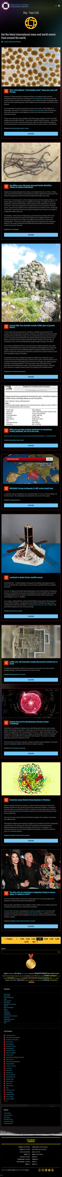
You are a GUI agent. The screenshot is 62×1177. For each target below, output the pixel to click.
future (36, 976)
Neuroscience (54, 978)
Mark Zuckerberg (8, 1007)
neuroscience (27, 835)
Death (23, 976)
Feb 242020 (6, 91)
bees (5, 1022)
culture (21, 976)
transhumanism (53, 980)
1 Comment (26, 128)
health (46, 976)
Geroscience (7, 1113)
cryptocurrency (17, 976)
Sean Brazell (9, 1081)
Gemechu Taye (10, 1050)
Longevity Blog (8, 1115)
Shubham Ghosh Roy (12, 1039)
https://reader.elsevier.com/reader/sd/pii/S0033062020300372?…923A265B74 (29, 436)
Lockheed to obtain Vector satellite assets (26, 577)
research (26, 980)
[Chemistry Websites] (31, 962)
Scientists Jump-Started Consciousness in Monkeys (29, 800)
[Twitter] (43, 1170)
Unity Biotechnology (35, 913)
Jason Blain (9, 1092)
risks (29, 980)
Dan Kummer (10, 1059)
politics (57, 978)
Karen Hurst (9, 1055)
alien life (6, 1011)
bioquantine (31, 973)
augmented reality (9, 1019)
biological (17, 230)
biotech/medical (19, 128)
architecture (7, 1014)
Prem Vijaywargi (11, 500)
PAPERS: (34, 1162)
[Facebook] (39, 1170)
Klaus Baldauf (10, 1064)
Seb (7, 1088)
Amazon (6, 911)
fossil (13, 200)
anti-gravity (7, 1012)
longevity (46, 978)
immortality (10, 978)
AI (8, 973)
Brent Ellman (9, 1085)
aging (5, 973)
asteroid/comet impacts (10, 1016)
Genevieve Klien (11, 128)
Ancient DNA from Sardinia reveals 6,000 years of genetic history (32, 326)
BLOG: (33, 1152)
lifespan (40, 978)
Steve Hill (9, 1083)
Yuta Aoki (9, 1068)
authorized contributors (15, 41)
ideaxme (5, 978)
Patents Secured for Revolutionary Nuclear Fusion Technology (29, 722)
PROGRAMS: (34, 1159)
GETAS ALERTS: (35, 1150)
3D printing (7, 994)
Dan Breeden (9, 1044)
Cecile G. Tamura (11, 1066)
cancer (12, 976)
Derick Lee (9, 1070)
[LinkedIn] (46, 1170)
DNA (5, 999)
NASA (51, 978)
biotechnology (51, 973)
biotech (44, 973)
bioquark (38, 973)
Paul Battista (10, 1048)
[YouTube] (49, 1170)
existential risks (27, 976)
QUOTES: (34, 1164)
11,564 (33, 939)
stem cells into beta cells (38, 98)
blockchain (5, 976)
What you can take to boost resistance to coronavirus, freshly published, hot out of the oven (30, 430)
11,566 (46, 939)
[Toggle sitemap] (56, 6)
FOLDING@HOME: (21, 1159)
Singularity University (10, 1004)
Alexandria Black (11, 440)
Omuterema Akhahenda (13, 1061)
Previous (9, 939)
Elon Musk (7, 1002)
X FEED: (21, 1152)
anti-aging (17, 973)
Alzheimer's (11, 973)
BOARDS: (34, 1154)
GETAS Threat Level (31, 1141)
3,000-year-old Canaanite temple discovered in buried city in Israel (33, 662)
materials (16, 748)
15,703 (26, 941)
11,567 (51, 939)
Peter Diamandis (8, 997)
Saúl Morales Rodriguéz (13, 1037)
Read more (31, 134)
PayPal (31, 911)
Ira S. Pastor (9, 1096)
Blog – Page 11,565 (31, 13)
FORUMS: (27, 1164)
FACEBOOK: (20, 1147)
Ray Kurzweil (7, 1001)
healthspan (53, 976)
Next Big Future (8, 1119)
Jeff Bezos (16, 911)
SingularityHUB (8, 1123)
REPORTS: (34, 1157)
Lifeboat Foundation (12, 1170)
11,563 (28, 939)
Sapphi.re (27, 1170)
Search (59, 952)
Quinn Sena (10, 230)
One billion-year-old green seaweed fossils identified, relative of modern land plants (30, 186)
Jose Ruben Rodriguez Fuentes (15, 1057)
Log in (5, 41)
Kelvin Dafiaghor (11, 835)
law (17, 611)
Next (34, 941)
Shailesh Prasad (11, 1046)
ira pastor (25, 978)
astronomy (7, 1017)
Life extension (32, 978)
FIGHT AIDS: (22, 1157)
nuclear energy (22, 748)
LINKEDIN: (21, 1150)
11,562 (22, 939)
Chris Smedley (10, 1099)
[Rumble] (52, 1170)
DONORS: (26, 1154)
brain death (9, 976)
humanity (58, 976)
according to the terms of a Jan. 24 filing (40, 605)
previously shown (38, 110)
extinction (32, 976)
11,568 (57, 939)
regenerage (13, 980)
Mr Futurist (7, 1117)
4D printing (7, 996)
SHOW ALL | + (6, 1101)
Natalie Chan (10, 1079)
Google (43, 976)
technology (46, 980)
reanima (7, 980)
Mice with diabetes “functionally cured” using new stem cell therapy (33, 91)
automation (7, 1021)
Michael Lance (10, 1090)
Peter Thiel (44, 911)
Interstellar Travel (18, 978)
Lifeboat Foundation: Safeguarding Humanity (27, 5)
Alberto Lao (9, 1072)
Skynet (6, 1006)
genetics (24, 372)
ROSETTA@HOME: (20, 1162)
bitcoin (57, 973)
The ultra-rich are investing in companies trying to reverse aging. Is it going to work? (32, 893)
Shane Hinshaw (10, 1075)
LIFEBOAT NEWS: (35, 1147)
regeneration (20, 980)
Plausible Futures (9, 1121)
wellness (31, 982)
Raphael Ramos (10, 1077)
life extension (27, 921)
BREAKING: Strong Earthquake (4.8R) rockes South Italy (31, 488)
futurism (18, 500)
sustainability (39, 980)
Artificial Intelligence (24, 973)
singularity (32, 980)
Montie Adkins (10, 1094)
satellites (20, 611)
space (35, 980)
